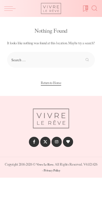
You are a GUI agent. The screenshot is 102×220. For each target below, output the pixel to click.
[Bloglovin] (68, 142)
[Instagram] (57, 142)
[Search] (94, 8)
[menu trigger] (11, 8)
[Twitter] (45, 142)
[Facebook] (34, 142)
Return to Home (51, 82)
